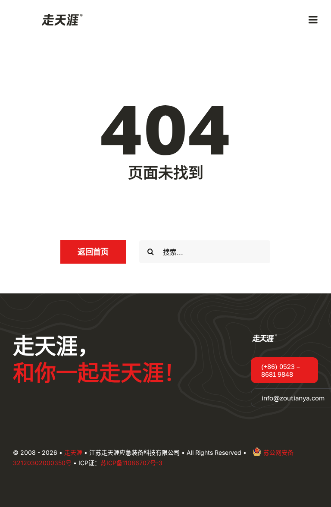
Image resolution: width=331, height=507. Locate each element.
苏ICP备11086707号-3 (131, 462)
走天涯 (73, 452)
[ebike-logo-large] (60, 14)
